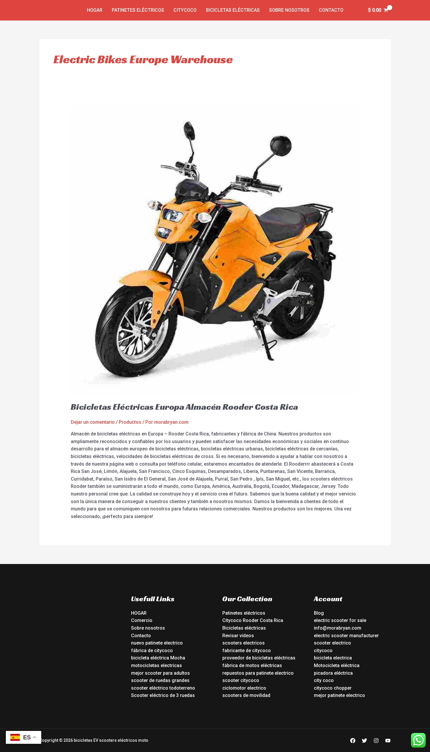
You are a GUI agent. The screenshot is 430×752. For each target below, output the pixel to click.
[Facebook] (352, 740)
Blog (319, 613)
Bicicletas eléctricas (233, 10)
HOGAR (139, 613)
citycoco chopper (333, 688)
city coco (324, 680)
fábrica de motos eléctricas (252, 665)
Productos (130, 422)
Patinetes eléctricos (138, 10)
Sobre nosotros (289, 10)
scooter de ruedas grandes (160, 680)
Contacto (331, 10)
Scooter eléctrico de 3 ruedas (163, 695)
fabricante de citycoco (246, 650)
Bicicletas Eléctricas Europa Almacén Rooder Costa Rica (184, 406)
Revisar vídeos (238, 635)
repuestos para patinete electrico (258, 673)
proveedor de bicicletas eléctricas (258, 658)
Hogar (94, 10)
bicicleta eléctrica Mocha (158, 658)
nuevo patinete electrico (157, 643)
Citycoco (185, 10)
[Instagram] (376, 740)
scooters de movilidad (246, 695)
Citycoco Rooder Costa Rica (252, 620)
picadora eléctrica (333, 673)
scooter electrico (332, 643)
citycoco (323, 650)
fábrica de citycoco (152, 650)
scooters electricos (243, 643)
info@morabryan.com (337, 628)
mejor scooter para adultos (160, 673)
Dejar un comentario (93, 422)
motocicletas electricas (156, 665)
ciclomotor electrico (244, 688)
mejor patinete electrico (339, 695)
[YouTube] (388, 740)
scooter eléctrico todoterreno (163, 688)
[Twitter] (364, 740)
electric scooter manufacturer (346, 635)
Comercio (141, 620)
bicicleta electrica (333, 658)
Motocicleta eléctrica (337, 665)
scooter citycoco (240, 680)
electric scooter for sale (340, 620)
